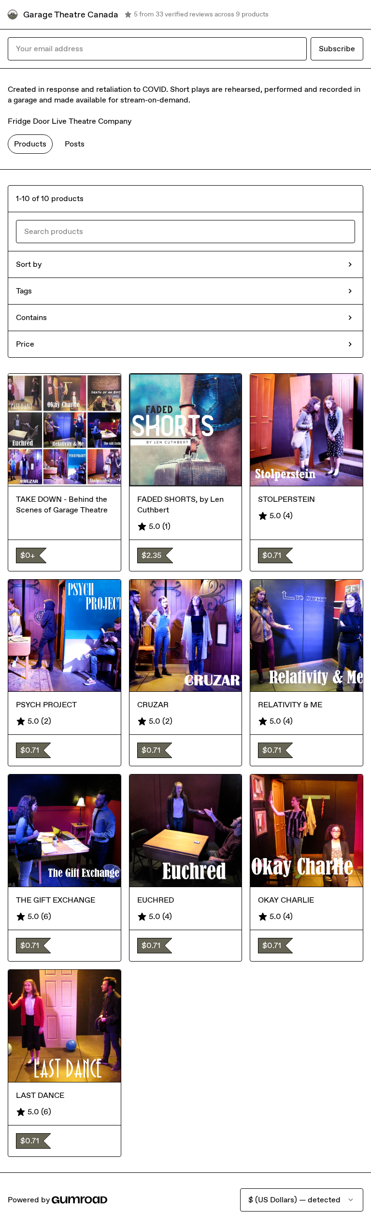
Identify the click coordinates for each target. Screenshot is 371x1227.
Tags (24, 290)
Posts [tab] (75, 143)
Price (25, 344)
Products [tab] (30, 143)
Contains (31, 317)
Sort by (29, 264)
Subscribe (337, 48)
